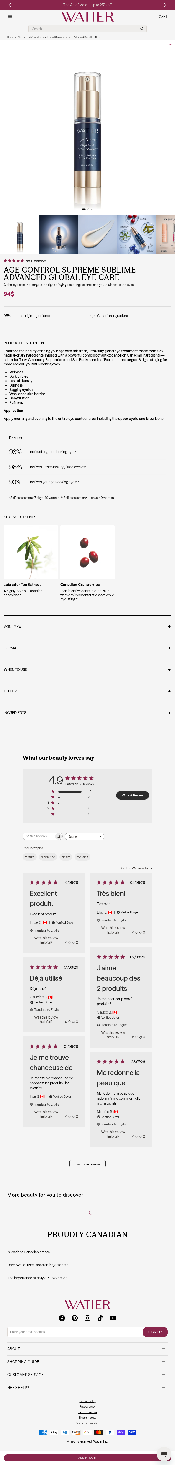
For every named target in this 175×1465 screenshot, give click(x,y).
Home (10, 37)
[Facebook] (62, 1318)
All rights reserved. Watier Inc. (87, 1441)
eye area (82, 857)
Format (87, 648)
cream (66, 857)
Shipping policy (87, 1417)
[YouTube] (113, 1318)
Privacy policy (87, 1406)
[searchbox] (38, 836)
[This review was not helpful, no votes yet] (73, 942)
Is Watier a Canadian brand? (87, 1252)
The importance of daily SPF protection (87, 1278)
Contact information (88, 1423)
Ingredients (87, 713)
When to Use (87, 669)
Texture (87, 691)
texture (30, 857)
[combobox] (84, 836)
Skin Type (87, 626)
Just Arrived (33, 37)
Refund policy (88, 1401)
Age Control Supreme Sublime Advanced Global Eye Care (71, 37)
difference (48, 857)
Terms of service (87, 1412)
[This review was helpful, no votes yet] (66, 942)
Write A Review (133, 795)
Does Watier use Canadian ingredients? (87, 1265)
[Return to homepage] (87, 1304)
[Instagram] (87, 1318)
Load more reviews (87, 1164)
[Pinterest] (74, 1318)
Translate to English (47, 930)
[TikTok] (100, 1318)
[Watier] (87, 17)
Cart (163, 17)
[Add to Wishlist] (170, 45)
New (20, 37)
